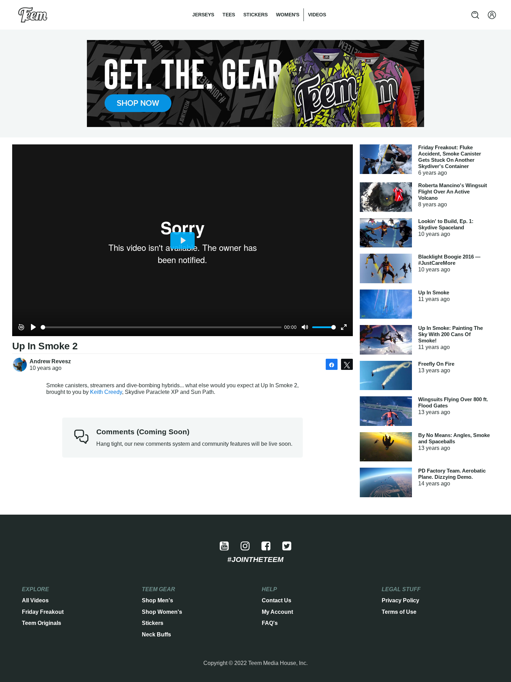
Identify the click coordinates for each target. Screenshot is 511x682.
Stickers (255, 14)
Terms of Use (399, 612)
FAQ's (270, 623)
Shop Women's (162, 612)
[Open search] (475, 15)
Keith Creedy (106, 392)
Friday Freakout (43, 612)
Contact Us (276, 600)
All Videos (35, 600)
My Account (277, 612)
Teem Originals (41, 623)
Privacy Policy (400, 600)
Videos (317, 14)
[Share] (331, 364)
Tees (228, 14)
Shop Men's (157, 600)
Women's (287, 14)
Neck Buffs (156, 634)
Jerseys (203, 14)
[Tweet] (346, 364)
